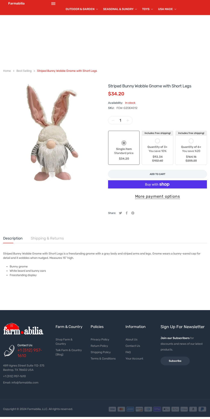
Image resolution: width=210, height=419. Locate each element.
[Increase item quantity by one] (128, 120)
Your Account (134, 358)
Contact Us (133, 346)
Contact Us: (25, 345)
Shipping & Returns (47, 238)
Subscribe (175, 360)
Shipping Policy (101, 352)
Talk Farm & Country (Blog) (69, 352)
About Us (131, 339)
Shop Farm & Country (64, 342)
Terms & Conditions (103, 358)
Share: (112, 213)
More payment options (157, 196)
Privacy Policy (100, 339)
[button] (124, 151)
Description (13, 238)
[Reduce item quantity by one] (113, 120)
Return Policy (99, 346)
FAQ (128, 352)
